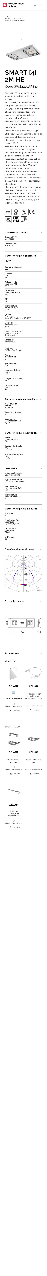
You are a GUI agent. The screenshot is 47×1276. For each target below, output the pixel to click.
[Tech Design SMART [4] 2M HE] (23, 625)
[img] (8, 212)
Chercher (35, 5)
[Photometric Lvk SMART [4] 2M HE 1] (23, 573)
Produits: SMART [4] (12, 18)
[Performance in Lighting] (13, 5)
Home (7, 16)
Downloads (16, 710)
